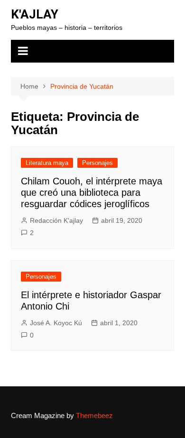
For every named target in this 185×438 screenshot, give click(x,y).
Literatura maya (47, 162)
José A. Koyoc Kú (56, 323)
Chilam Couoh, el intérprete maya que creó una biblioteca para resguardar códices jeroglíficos (91, 192)
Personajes (97, 162)
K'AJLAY (34, 14)
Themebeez (94, 415)
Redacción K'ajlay (56, 220)
